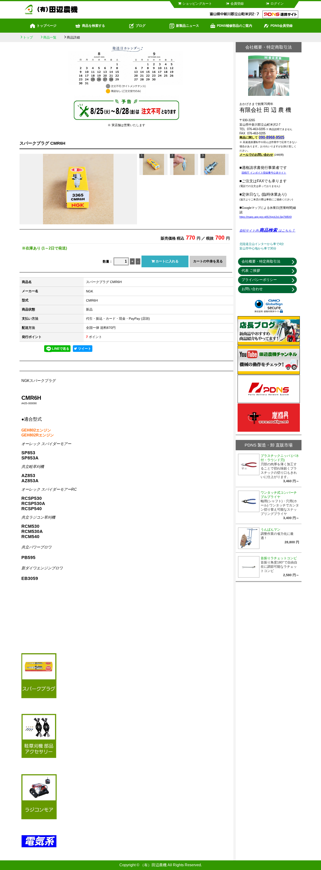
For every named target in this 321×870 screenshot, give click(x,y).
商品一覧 (49, 37)
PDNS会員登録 (281, 25)
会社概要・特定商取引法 (261, 261)
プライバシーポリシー (259, 280)
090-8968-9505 (271, 137)
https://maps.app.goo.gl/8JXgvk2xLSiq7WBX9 (265, 216)
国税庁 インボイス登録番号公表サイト (264, 172)
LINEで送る (60, 348)
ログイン (277, 3)
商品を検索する (93, 25)
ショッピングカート (197, 3)
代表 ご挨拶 (251, 270)
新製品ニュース (187, 25)
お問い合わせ (252, 289)
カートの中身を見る (208, 261)
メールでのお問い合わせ (256, 154)
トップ (28, 37)
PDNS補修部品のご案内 (234, 25)
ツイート (84, 348)
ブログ (140, 25)
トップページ (46, 25)
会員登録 (237, 3)
